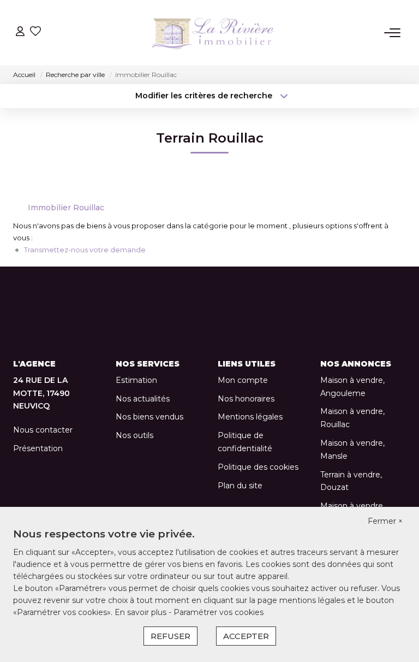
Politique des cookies (258, 467)
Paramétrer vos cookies (218, 612)
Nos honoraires (246, 399)
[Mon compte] (20, 32)
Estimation (136, 380)
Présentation (38, 448)
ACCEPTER (246, 636)
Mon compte (243, 380)
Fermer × (385, 521)
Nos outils (134, 435)
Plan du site (240, 485)
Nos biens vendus (149, 417)
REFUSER (170, 636)
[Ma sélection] (35, 32)
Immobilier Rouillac (66, 207)
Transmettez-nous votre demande (85, 249)
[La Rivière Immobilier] (213, 33)
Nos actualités (143, 399)
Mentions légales (250, 417)
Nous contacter (43, 430)
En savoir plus (142, 612)
